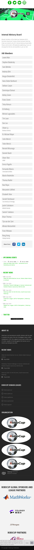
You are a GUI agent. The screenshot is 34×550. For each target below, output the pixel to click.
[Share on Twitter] (18, 244)
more (27, 543)
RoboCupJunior (8, 404)
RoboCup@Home (8, 397)
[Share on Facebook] (14, 244)
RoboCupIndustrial (8, 401)
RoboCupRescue (8, 393)
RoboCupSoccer (8, 390)
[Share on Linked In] (23, 244)
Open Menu (28, 13)
